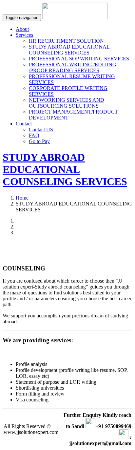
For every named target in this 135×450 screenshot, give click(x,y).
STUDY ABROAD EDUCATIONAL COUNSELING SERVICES (69, 49)
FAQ (34, 135)
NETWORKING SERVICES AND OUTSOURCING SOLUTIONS (66, 103)
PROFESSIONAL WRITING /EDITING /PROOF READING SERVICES (72, 67)
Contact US (41, 129)
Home (22, 198)
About (22, 29)
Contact (24, 123)
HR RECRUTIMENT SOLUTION (66, 41)
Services (24, 35)
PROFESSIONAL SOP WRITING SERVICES (79, 58)
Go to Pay (39, 141)
